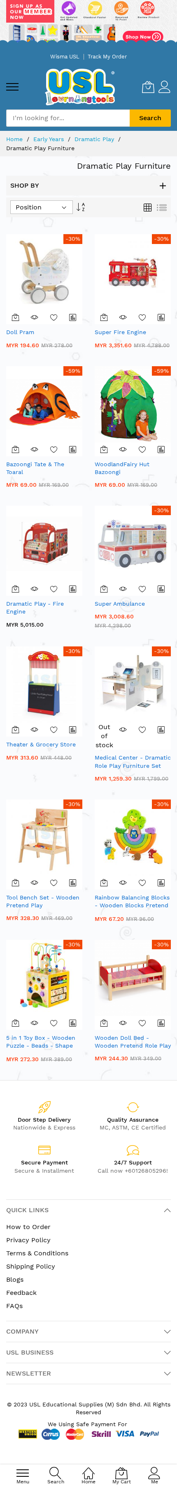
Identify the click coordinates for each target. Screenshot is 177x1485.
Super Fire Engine (120, 332)
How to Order (28, 1227)
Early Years (49, 139)
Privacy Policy (28, 1240)
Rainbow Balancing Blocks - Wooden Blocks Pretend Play (132, 905)
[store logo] (80, 87)
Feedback (21, 1293)
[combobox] (68, 118)
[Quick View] (34, 317)
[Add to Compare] (72, 317)
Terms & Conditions (37, 1253)
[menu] (12, 87)
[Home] (88, 1469)
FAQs (14, 1306)
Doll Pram (20, 332)
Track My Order (107, 56)
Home (15, 139)
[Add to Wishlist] (53, 317)
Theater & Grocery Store (41, 744)
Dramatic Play (95, 139)
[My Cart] (148, 86)
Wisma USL (64, 56)
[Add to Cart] (15, 317)
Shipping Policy (30, 1266)
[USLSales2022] (88, 24)
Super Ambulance (120, 603)
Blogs (14, 1279)
